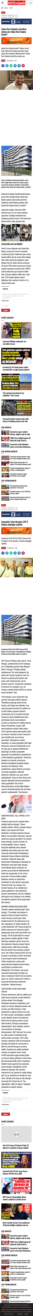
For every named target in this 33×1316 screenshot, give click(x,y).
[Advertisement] (16, 118)
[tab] (5, 288)
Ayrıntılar (20, 1314)
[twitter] (7, 65)
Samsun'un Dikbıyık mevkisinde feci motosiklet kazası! (14, 342)
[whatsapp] (11, 65)
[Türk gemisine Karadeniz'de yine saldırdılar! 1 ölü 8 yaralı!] (16, 382)
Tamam (26, 1314)
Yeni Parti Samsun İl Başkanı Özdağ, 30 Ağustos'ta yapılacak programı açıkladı (16, 1146)
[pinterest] (23, 65)
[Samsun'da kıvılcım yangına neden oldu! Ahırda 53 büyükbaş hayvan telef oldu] (16, 407)
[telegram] (15, 65)
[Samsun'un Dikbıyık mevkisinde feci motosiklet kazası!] (16, 330)
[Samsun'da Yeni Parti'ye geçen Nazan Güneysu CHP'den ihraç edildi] (16, 1160)
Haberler (6, 8)
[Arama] (30, 2)
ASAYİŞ (11, 8)
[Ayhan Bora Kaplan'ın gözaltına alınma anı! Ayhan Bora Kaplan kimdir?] (16, 80)
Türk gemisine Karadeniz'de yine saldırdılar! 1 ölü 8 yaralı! (13, 394)
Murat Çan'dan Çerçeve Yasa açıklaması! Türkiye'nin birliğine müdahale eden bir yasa (16, 1223)
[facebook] (2, 65)
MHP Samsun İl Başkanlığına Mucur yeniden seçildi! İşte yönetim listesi (14, 1198)
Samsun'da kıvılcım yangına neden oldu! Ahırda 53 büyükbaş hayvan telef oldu (16, 420)
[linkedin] (19, 65)
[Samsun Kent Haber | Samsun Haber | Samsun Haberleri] (16, 2)
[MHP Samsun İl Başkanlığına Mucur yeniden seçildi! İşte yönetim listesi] (16, 1186)
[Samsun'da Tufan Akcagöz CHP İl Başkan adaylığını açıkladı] (16, 567)
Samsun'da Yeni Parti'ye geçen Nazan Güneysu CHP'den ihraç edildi (15, 1172)
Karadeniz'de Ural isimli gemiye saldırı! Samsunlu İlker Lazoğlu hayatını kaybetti (16, 368)
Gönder (6, 310)
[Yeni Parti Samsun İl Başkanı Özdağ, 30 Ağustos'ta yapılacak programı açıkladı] (16, 1134)
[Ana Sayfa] (2, 8)
